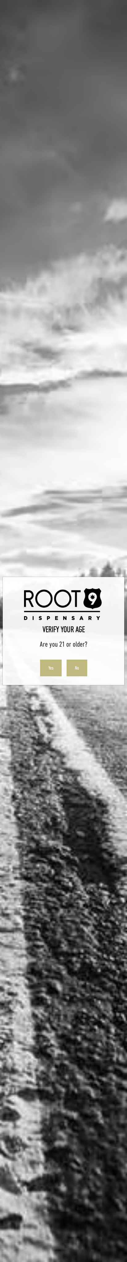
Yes (50, 668)
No (77, 668)
